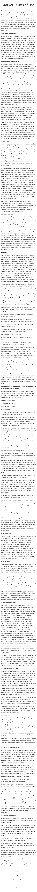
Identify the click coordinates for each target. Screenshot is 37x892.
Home (18, 872)
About (12, 876)
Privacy (15, 880)
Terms (22, 880)
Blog (18, 876)
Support (24, 876)
